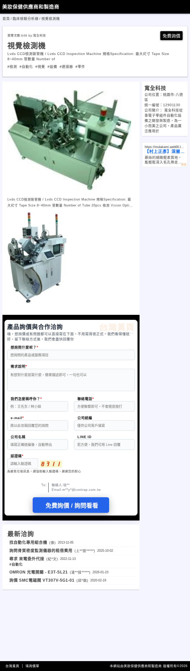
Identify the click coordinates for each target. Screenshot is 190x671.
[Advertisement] (71, 624)
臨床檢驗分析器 (26, 19)
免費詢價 (171, 36)
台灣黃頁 (12, 666)
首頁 (6, 19)
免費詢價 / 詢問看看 (72, 505)
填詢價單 (32, 666)
